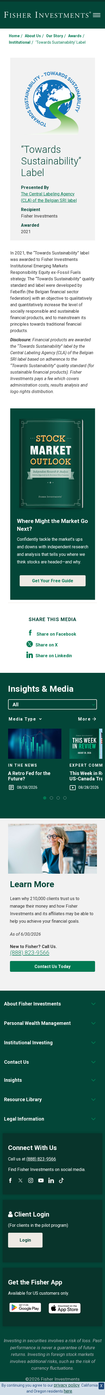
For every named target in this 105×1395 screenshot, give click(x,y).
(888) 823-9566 (29, 953)
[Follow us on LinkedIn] (51, 1180)
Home (14, 36)
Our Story (54, 36)
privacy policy (67, 1385)
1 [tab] (44, 798)
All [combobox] (16, 704)
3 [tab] (58, 798)
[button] (32, 1004)
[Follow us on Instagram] (30, 1180)
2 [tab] (51, 798)
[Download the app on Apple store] (64, 1308)
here (68, 1391)
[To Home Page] (47, 15)
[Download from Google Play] (25, 1308)
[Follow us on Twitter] (20, 1180)
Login (25, 1240)
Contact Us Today (52, 966)
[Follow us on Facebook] (10, 1180)
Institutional (19, 42)
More (84, 719)
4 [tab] (64, 798)
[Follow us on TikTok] (61, 1180)
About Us (33, 36)
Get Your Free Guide (52, 580)
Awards (75, 36)
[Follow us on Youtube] (41, 1180)
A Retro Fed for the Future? (29, 776)
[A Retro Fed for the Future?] (34, 744)
